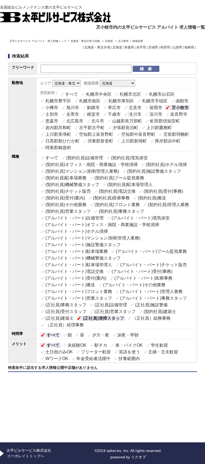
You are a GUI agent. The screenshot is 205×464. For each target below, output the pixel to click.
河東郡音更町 (100, 141)
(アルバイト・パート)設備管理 (74, 218)
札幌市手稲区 (155, 101)
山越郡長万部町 (127, 121)
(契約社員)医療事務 (111, 198)
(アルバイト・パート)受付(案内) (75, 278)
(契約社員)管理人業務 (168, 204)
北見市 (135, 107)
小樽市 (51, 107)
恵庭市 (51, 121)
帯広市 (114, 107)
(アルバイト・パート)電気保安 (141, 218)
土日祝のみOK (59, 352)
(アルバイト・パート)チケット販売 (153, 264)
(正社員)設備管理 (110, 305)
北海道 (109, 41)
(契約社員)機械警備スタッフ (72, 184)
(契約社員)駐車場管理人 (130, 184)
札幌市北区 (130, 94)
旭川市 (72, 107)
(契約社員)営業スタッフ (68, 211)
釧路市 (93, 107)
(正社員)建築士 (59, 318)
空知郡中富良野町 (138, 134)
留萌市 (155, 107)
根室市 (93, 114)
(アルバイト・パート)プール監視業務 (151, 251)
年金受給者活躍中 (93, 358)
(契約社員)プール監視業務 (119, 178)
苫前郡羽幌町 (176, 134)
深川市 (155, 114)
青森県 (129, 47)
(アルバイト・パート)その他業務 (134, 285)
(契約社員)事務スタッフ (121, 211)
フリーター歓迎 (96, 352)
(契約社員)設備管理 (84, 158)
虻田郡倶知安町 (165, 121)
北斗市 (97, 121)
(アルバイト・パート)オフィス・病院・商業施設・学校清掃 (102, 224)
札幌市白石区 (162, 94)
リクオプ (138, 457)
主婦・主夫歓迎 (163, 352)
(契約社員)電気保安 (129, 158)
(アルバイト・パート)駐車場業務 (76, 251)
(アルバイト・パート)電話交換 (74, 271)
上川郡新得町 (134, 141)
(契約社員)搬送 (152, 198)
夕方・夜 (100, 335)
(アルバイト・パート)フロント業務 (78, 291)
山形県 (177, 47)
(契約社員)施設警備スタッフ (154, 171)
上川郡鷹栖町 (159, 127)
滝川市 (135, 114)
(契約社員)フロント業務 (117, 204)
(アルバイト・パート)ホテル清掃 (76, 231)
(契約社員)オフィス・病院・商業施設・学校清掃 (91, 164)
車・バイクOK (129, 345)
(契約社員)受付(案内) (65, 198)
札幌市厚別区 (121, 101)
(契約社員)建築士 (160, 311)
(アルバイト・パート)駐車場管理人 (78, 264)
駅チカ (100, 345)
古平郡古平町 (92, 127)
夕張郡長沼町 (125, 127)
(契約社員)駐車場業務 (65, 178)
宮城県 (153, 47)
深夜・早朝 (128, 335)
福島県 (189, 47)
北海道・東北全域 (97, 47)
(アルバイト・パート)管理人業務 (151, 291)
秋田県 (165, 47)
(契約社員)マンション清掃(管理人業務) (82, 171)
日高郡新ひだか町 (62, 141)
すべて (71, 94)
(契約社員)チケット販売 (68, 191)
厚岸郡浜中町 (167, 141)
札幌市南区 (89, 101)
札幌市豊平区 (58, 101)
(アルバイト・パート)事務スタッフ (153, 298)
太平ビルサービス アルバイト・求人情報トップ (37, 41)
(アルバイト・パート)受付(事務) (142, 271)
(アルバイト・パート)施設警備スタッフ (83, 244)
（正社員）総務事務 (151, 318)
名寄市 (72, 114)
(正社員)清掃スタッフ (103, 318)
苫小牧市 (180, 107)
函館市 (182, 101)
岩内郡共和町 (58, 127)
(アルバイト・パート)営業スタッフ (78, 298)
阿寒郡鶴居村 (58, 147)
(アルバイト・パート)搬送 (70, 285)
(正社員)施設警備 (151, 305)
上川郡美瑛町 (58, 134)
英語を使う (129, 352)
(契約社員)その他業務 (65, 204)
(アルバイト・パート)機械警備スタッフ (83, 258)
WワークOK (56, 358)
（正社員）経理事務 (64, 325)
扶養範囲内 (129, 358)
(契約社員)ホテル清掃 (166, 164)
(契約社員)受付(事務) (163, 191)
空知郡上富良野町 (96, 134)
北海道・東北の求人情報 (85, 41)
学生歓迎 (159, 345)
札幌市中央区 (99, 94)
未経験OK (77, 345)
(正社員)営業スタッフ (115, 311)
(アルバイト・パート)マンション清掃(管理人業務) (92, 238)
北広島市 (74, 121)
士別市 (51, 114)
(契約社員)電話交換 (117, 191)
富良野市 (178, 114)
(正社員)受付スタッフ (65, 311)
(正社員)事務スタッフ (65, 305)
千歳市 (114, 114)
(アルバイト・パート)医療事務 (143, 278)
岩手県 (141, 47)
